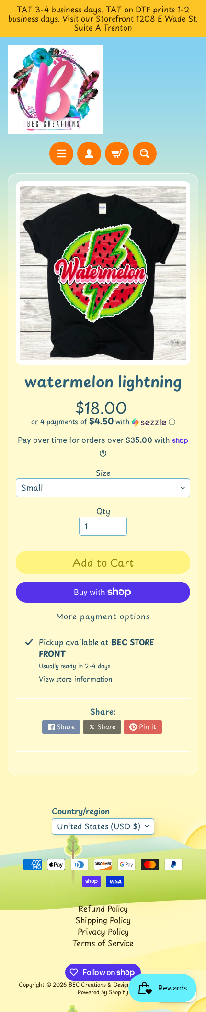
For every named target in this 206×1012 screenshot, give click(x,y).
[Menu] (61, 153)
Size (103, 472)
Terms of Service (103, 942)
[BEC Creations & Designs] (55, 89)
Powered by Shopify (103, 992)
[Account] (89, 153)
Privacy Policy (103, 931)
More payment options (103, 616)
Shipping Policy (103, 919)
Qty (103, 511)
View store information (75, 679)
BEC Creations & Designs (101, 984)
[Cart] (117, 153)
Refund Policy (103, 908)
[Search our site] (145, 153)
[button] (103, 422)
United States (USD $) (98, 826)
